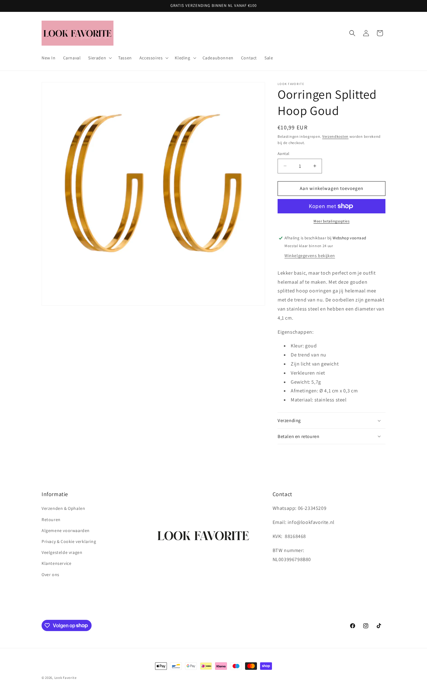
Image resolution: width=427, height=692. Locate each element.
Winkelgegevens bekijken (309, 255)
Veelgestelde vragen (62, 552)
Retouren (51, 519)
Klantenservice (56, 563)
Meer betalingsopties (331, 221)
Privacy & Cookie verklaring (69, 541)
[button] (99, 57)
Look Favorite (65, 677)
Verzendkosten (335, 136)
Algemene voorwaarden (66, 530)
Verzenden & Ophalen (63, 508)
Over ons (50, 574)
